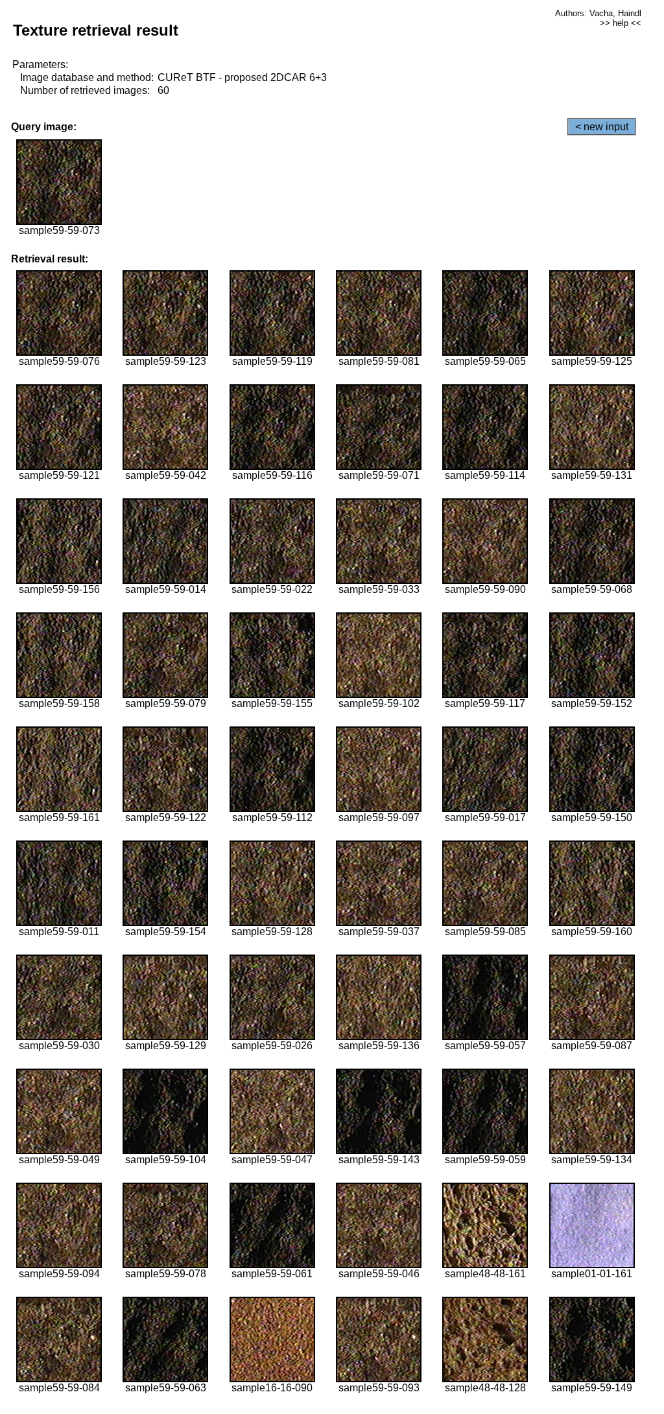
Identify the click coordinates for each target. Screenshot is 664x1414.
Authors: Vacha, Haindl (598, 13)
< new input (601, 126)
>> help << (620, 23)
